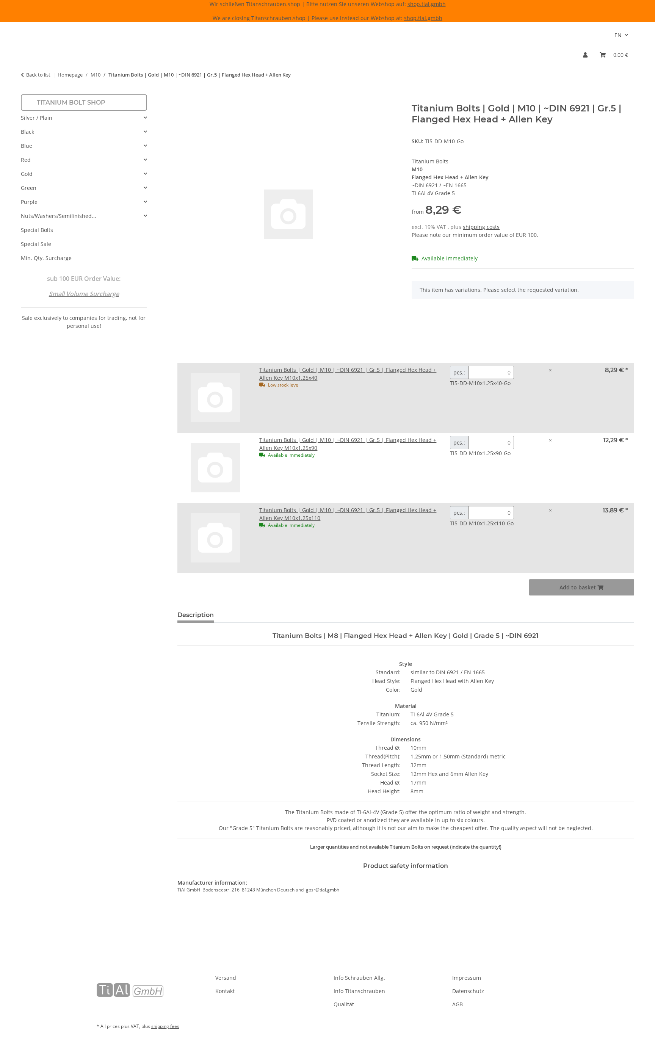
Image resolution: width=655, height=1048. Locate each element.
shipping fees (165, 1026)
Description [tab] (195, 615)
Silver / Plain (36, 117)
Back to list (38, 74)
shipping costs (481, 226)
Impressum (466, 977)
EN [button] (618, 35)
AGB (457, 1004)
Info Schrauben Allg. (359, 977)
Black (27, 131)
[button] (585, 55)
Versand (225, 977)
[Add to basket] (183, 99)
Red (26, 159)
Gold (27, 173)
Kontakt (225, 991)
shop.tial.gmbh (426, 4)
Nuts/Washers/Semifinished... (58, 215)
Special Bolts (37, 229)
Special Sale (36, 244)
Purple (29, 201)
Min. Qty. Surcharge (46, 258)
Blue (26, 145)
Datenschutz (468, 991)
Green (28, 187)
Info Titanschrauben (359, 991)
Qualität (344, 1004)
